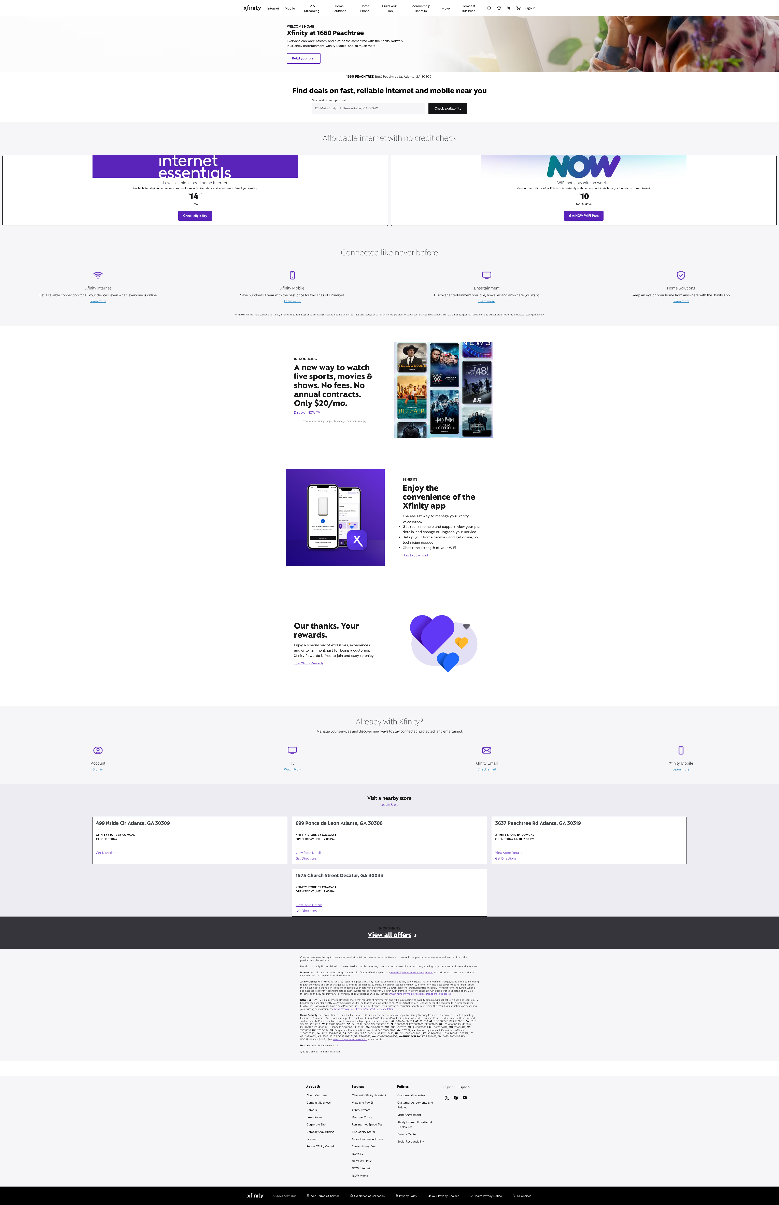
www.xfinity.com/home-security (350, 1039)
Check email (487, 769)
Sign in (98, 769)
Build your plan (303, 58)
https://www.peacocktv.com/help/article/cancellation (364, 1009)
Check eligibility (195, 216)
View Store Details (309, 853)
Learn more (98, 301)
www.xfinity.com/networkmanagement (411, 973)
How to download (415, 555)
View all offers (389, 935)
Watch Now (292, 769)
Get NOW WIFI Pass (584, 216)
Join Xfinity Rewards (308, 663)
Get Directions (106, 853)
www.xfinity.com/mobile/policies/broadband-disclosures (420, 994)
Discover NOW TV (307, 412)
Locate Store (389, 805)
